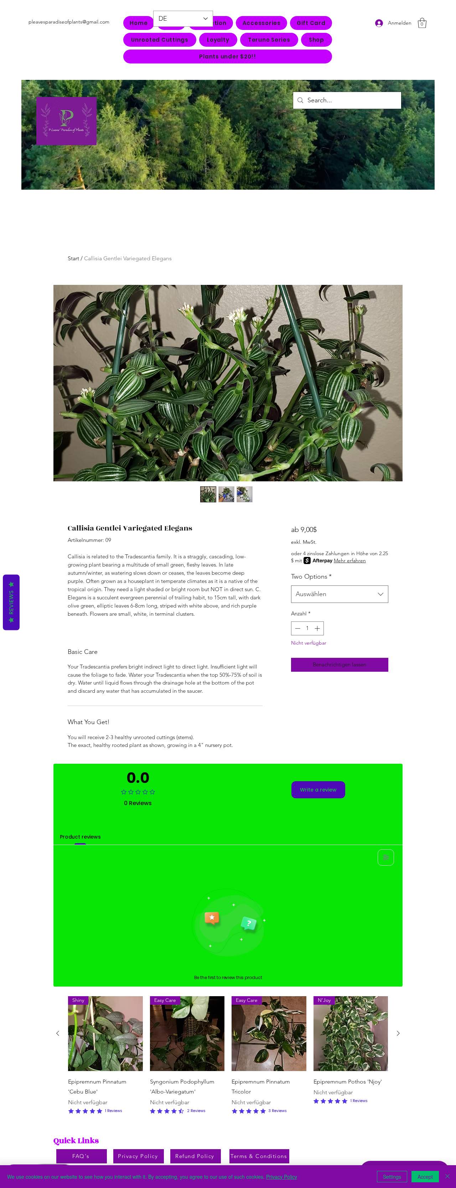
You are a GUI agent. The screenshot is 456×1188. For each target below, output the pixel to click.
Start (73, 258)
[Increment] (318, 628)
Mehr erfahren (350, 560)
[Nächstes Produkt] (398, 1033)
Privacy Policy (281, 1176)
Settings (392, 1176)
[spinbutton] (307, 628)
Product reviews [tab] (80, 836)
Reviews (11, 602)
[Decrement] (297, 628)
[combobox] (339, 594)
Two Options (311, 576)
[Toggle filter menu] (386, 857)
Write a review (318, 789)
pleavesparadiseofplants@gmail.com (68, 22)
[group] (228, 1056)
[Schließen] (447, 1176)
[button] (261, 23)
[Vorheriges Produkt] (57, 1033)
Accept (425, 1176)
